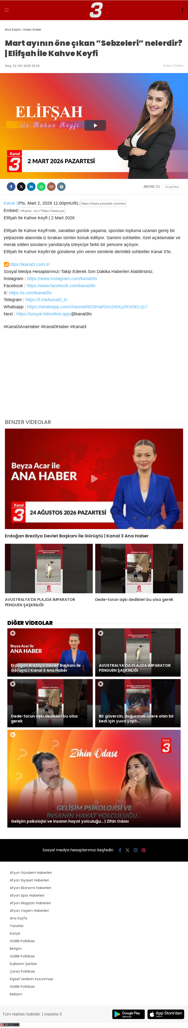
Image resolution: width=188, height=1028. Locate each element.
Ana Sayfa (18, 918)
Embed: (11, 210)
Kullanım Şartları (23, 963)
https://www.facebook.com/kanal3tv (61, 285)
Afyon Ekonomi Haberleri (30, 887)
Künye (15, 933)
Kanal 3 (11, 203)
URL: (75, 203)
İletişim (16, 948)
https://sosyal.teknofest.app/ (43, 313)
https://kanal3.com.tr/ (29, 264)
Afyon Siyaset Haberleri (29, 880)
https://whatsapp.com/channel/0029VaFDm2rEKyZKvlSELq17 (87, 306)
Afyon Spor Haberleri (27, 895)
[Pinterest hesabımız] (143, 850)
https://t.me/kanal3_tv (46, 299)
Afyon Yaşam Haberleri (29, 910)
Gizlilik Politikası (22, 941)
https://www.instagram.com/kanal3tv (62, 278)
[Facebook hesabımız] (120, 850)
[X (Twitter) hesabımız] (127, 850)
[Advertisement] (94, 377)
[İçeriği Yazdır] (61, 186)
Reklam (16, 994)
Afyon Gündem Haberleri (31, 872)
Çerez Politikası (22, 971)
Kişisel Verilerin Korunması (31, 979)
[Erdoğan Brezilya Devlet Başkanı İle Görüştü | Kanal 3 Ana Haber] (94, 479)
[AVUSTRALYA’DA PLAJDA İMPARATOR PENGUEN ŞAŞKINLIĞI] (49, 568)
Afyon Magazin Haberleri (30, 903)
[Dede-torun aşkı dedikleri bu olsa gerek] (139, 568)
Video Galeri (173, 65)
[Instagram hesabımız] (136, 850)
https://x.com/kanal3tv (30, 292)
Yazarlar (17, 925)
